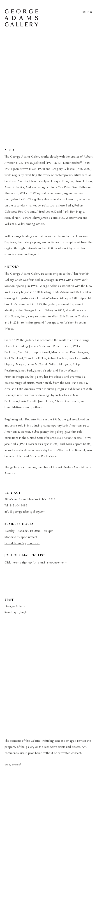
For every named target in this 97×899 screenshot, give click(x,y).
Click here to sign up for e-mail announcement (35, 563)
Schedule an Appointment (22, 543)
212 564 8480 (18, 506)
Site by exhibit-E (13, 765)
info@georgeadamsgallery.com (25, 512)
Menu (87, 12)
